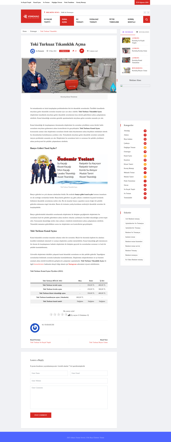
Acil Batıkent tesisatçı (132, 219)
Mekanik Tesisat (129, 172)
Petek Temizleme (69, 2)
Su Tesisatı (46, 2)
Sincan (126, 185)
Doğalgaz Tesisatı (57, 2)
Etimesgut (33, 31)
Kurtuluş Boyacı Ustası (139, 70)
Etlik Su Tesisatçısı (67, 12)
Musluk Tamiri (129, 177)
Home (25, 31)
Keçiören (127, 160)
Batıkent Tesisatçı (131, 250)
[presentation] (144, 12)
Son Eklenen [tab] (144, 32)
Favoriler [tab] (129, 32)
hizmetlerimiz (39, 264)
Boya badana (137, 68)
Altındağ (127, 131)
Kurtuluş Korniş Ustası (139, 51)
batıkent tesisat (130, 237)
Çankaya (135, 38)
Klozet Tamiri (128, 164)
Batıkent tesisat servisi (132, 246)
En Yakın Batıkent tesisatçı (134, 260)
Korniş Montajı (81, 2)
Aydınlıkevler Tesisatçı (132, 228)
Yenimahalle (128, 198)
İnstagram (73, 264)
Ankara (126, 135)
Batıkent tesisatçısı (131, 255)
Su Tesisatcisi (40, 51)
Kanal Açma (37, 2)
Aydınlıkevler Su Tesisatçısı (134, 223)
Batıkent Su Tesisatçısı (132, 232)
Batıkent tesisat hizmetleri (133, 241)
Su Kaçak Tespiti (26, 2)
